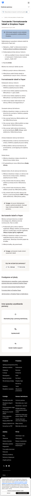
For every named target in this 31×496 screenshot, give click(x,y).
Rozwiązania (6, 375)
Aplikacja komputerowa (9, 364)
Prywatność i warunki (21, 405)
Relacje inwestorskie (21, 441)
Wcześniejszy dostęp (8, 381)
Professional (18, 367)
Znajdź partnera (7, 460)
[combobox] (15, 11)
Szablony (5, 386)
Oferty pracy (18, 438)
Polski (4, 475)
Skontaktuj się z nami (21, 403)
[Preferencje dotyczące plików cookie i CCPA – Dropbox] (15, 486)
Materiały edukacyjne (21, 426)
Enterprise (18, 372)
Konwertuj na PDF (7, 426)
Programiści (6, 446)
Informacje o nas (19, 435)
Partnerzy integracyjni (8, 457)
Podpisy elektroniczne (8, 423)
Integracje (5, 370)
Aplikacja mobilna (7, 367)
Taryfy (17, 386)
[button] (3, 12)
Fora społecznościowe (8, 449)
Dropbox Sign (19, 381)
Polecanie (5, 452)
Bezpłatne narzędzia (8, 389)
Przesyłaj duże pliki (8, 400)
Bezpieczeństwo (7, 378)
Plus (16, 364)
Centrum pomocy (6, 7)
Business (17, 370)
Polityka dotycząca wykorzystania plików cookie (21, 410)
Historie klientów (7, 441)
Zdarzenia (5, 438)
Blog (4, 435)
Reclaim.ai (18, 383)
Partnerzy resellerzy (8, 454)
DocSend (18, 378)
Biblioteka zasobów (8, 443)
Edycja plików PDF (8, 420)
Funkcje (5, 372)
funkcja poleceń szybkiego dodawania (14, 49)
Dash (16, 375)
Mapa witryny (19, 423)
